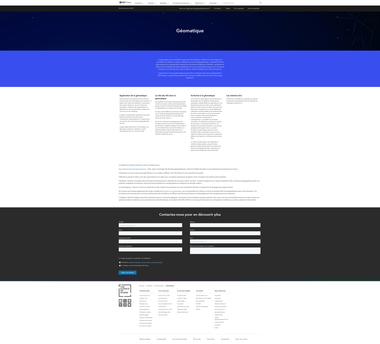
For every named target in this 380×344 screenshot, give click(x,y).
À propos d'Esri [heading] (144, 291)
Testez (228, 8)
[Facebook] (120, 301)
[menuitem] (147, 295)
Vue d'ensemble (253, 8)
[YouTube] (129, 305)
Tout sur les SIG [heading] (163, 291)
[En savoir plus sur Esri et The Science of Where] (125, 291)
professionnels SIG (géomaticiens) (134, 169)
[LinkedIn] (129, 301)
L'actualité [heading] (199, 291)
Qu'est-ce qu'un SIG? (126, 8)
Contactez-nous (228, 3)
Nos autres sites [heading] (220, 291)
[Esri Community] (120, 305)
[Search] (260, 3)
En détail (217, 8)
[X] (125, 301)
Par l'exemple (239, 8)
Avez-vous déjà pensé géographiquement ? (194, 8)
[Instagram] (125, 305)
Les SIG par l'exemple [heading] (183, 291)
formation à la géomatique (172, 191)
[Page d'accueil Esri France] (125, 3)
